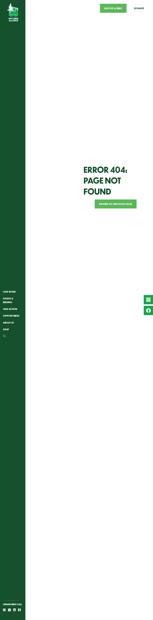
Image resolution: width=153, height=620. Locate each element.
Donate (139, 8)
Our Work (9, 291)
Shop (6, 329)
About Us (8, 322)
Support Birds (11, 315)
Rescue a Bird (113, 8)
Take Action (10, 308)
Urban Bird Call (12, 604)
